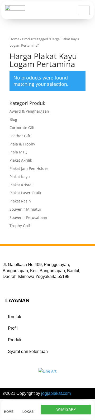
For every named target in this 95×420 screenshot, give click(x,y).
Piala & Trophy (22, 144)
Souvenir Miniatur (25, 209)
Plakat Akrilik (21, 160)
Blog (13, 119)
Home (14, 39)
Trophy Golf (20, 225)
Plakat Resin (20, 201)
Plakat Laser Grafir (26, 192)
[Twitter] (12, 284)
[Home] (6, 405)
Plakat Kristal (21, 184)
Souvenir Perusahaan (28, 217)
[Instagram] (19, 284)
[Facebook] (5, 284)
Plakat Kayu (20, 176)
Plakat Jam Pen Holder (29, 168)
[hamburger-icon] (84, 10)
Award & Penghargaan (29, 111)
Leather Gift (20, 135)
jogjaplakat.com (56, 393)
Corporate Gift (22, 127)
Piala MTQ (18, 151)
